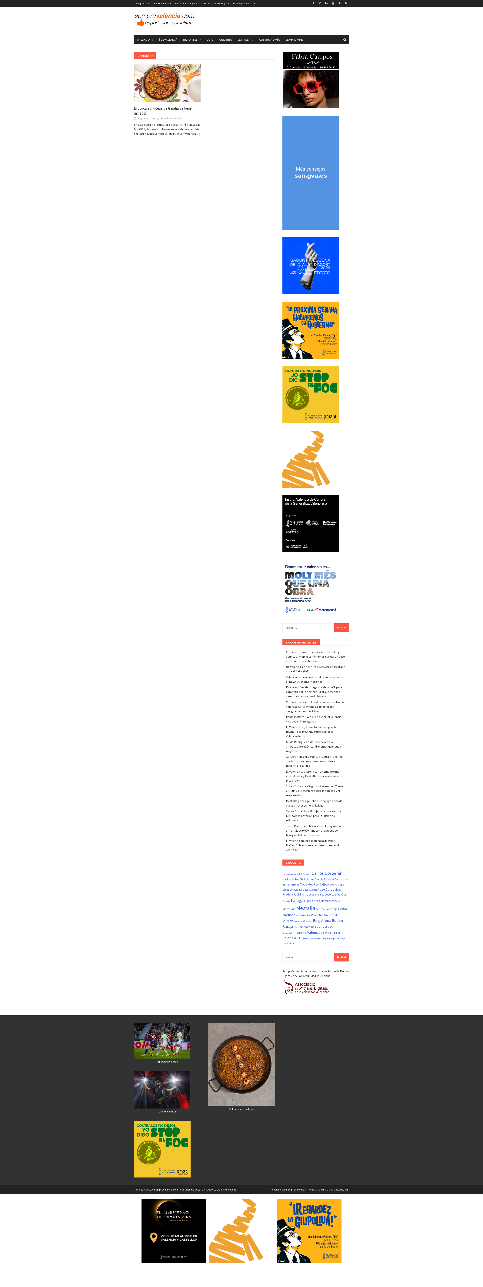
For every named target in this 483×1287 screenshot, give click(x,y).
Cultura (225, 39)
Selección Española (325, 927)
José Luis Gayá (334, 894)
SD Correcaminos (305, 927)
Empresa (244, 39)
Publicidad (206, 3)
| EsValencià (168, 39)
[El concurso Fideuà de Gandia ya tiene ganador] (167, 83)
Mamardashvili (330, 901)
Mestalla (305, 908)
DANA (323, 884)
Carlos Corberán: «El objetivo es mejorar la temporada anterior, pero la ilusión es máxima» (313, 815)
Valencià (143, 39)
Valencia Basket (330, 933)
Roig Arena (322, 920)
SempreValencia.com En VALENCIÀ (154, 3)
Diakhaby (332, 884)
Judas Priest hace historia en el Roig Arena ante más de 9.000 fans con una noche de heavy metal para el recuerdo (313, 830)
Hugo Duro (324, 889)
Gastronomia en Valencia (241, 1109)
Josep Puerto (316, 894)
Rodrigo (308, 921)
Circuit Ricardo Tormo (329, 879)
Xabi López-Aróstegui (336, 938)
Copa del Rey (309, 884)
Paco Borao (322, 909)
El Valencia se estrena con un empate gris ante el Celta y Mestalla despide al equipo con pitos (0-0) (315, 776)
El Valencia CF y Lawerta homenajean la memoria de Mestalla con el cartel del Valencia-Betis (311, 731)
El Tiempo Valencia (242, 3)
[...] (198, 134)
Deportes (190, 39)
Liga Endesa (312, 901)
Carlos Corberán (327, 873)
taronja (302, 933)
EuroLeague (296, 889)
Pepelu (299, 915)
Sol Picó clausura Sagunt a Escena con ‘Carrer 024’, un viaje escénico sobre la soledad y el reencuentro (315, 790)
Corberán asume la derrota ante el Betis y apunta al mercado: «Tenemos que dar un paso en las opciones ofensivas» (315, 656)
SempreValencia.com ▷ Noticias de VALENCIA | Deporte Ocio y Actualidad (195, 1189)
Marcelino (288, 909)
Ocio (210, 39)
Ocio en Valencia (167, 1111)
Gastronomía (269, 39)
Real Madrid (299, 921)
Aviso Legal (221, 3)
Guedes (313, 889)
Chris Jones (306, 879)
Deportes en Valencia (167, 1061)
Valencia (313, 932)
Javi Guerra (301, 894)
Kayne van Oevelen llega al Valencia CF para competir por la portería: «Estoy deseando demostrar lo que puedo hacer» (314, 691)
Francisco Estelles (171, 118)
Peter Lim (306, 915)
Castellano (180, 3)
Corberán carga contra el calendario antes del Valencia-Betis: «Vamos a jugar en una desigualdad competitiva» (315, 706)
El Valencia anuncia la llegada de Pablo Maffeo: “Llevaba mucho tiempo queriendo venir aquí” (313, 845)
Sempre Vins (294, 39)
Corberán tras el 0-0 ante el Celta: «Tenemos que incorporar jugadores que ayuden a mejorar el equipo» (314, 761)
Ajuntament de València (300, 874)
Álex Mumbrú (288, 943)
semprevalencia (295, 1189)
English (193, 3)
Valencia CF (291, 937)
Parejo (333, 909)
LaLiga (297, 900)
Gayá (305, 889)
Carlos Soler (290, 879)
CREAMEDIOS (341, 1189)
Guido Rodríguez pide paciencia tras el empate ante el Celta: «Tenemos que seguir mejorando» (313, 746)
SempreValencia (289, 933)
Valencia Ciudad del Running (313, 938)
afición (285, 874)
